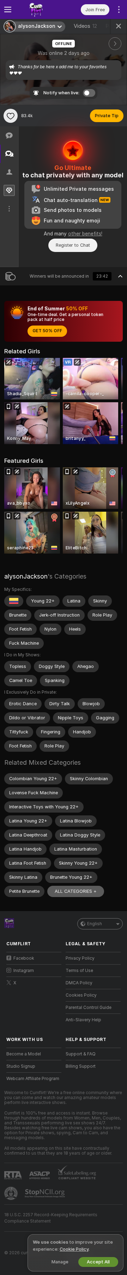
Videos (85, 26)
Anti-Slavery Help (83, 1019)
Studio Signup (20, 1066)
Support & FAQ (81, 1054)
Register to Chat (73, 245)
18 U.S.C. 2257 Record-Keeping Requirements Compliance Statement (50, 1218)
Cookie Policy (74, 1249)
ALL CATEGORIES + (76, 891)
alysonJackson (26, 576)
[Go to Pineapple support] (11, 1193)
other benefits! (85, 233)
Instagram (23, 970)
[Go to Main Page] (40, 9)
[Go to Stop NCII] (45, 1193)
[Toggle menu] (8, 9)
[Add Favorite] (11, 116)
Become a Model (23, 1054)
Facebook (23, 958)
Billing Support (81, 1066)
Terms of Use (79, 970)
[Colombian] (13, 601)
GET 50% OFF (47, 330)
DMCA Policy (79, 982)
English (94, 923)
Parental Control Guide (88, 1007)
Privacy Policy (80, 958)
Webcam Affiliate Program (32, 1078)
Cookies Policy (81, 995)
